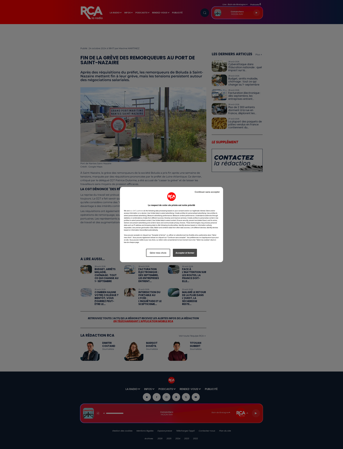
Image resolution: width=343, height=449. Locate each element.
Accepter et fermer (185, 252)
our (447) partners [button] (136, 210)
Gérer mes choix (158, 252)
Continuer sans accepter (207, 191)
